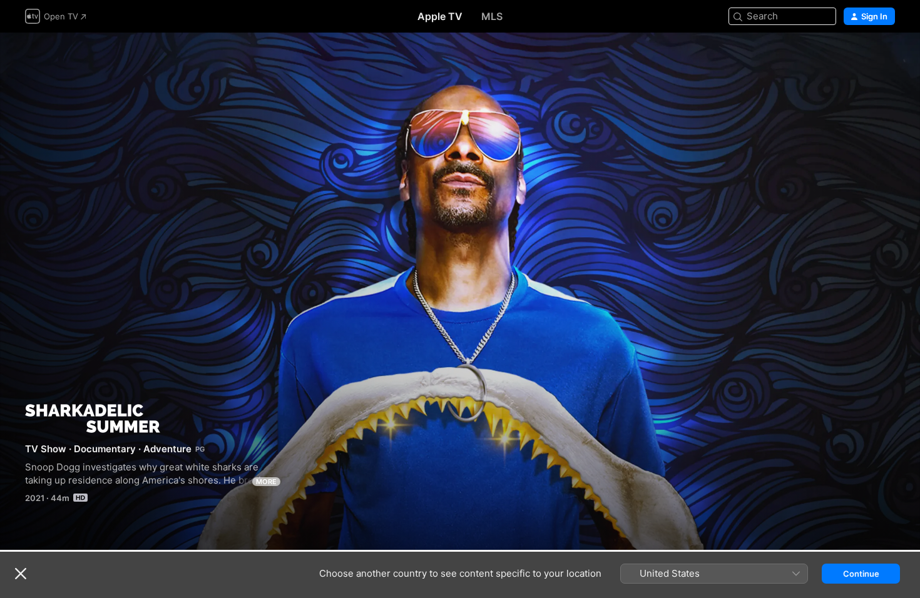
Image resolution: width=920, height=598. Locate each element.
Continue (861, 574)
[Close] (20, 573)
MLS (492, 16)
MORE (266, 481)
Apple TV (440, 16)
